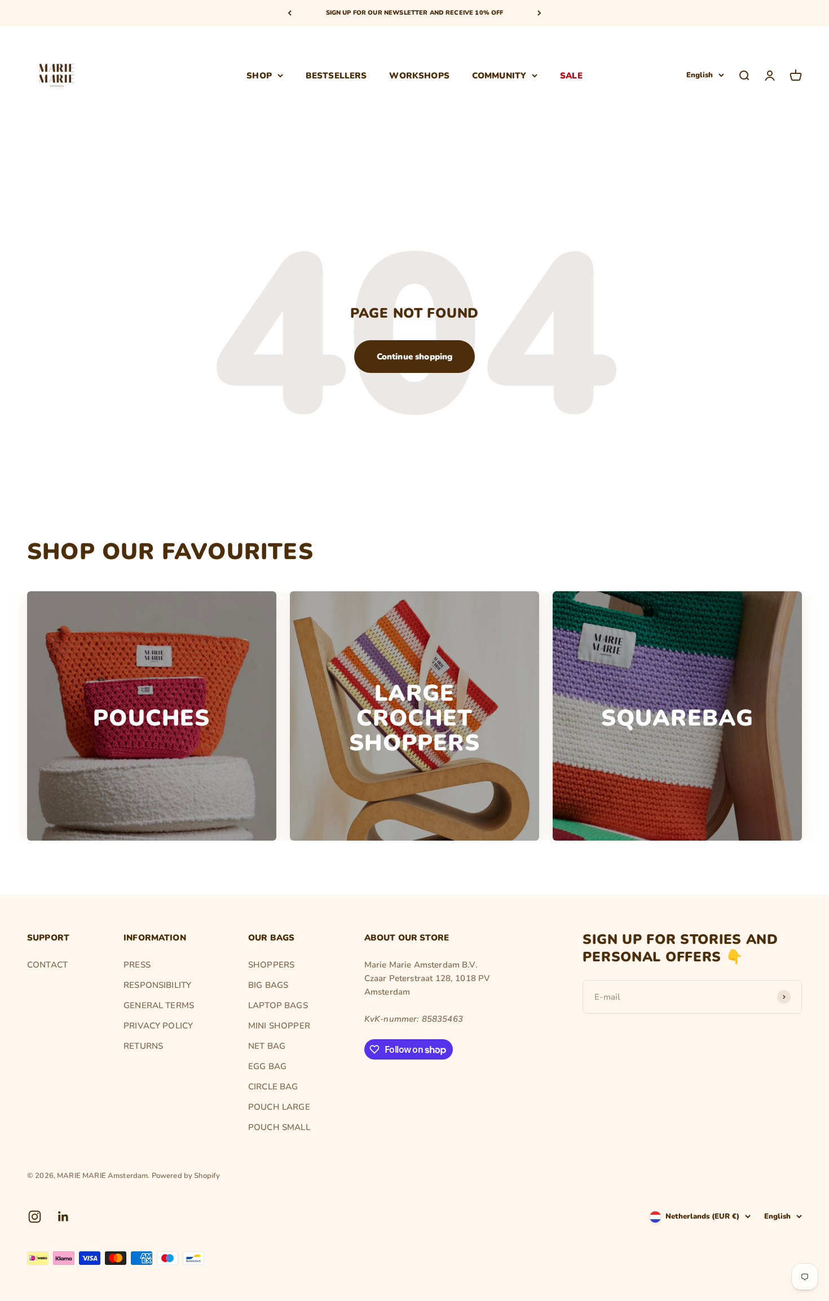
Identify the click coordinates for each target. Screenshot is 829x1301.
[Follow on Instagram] (34, 1216)
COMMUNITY (499, 75)
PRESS (137, 964)
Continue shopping (415, 356)
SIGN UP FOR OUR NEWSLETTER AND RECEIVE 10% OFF (415, 12)
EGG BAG (267, 1066)
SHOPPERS (271, 964)
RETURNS (143, 1046)
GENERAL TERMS (159, 1005)
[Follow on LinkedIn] (63, 1216)
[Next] (539, 13)
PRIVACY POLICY (158, 1025)
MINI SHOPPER (279, 1025)
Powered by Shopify (186, 1176)
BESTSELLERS (336, 75)
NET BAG (266, 1046)
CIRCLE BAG (273, 1086)
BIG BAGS (268, 985)
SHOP (259, 75)
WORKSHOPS (419, 75)
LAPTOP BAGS (278, 1005)
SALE (571, 75)
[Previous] (290, 13)
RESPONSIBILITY (157, 985)
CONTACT (47, 964)
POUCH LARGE (279, 1107)
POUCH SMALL (279, 1127)
